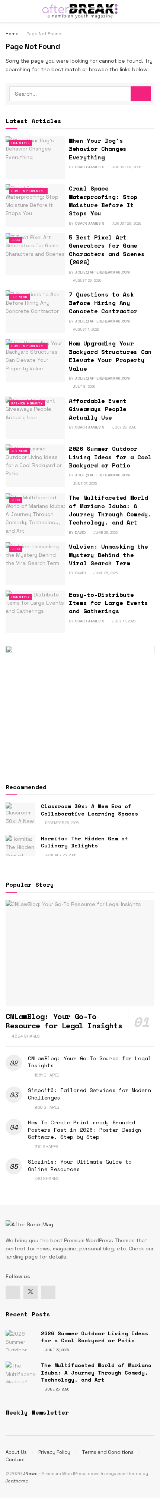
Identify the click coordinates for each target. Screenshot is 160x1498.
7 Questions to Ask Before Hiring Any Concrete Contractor (103, 302)
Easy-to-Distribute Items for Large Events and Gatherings (108, 603)
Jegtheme (17, 1481)
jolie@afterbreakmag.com (102, 272)
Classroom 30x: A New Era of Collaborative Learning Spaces (89, 809)
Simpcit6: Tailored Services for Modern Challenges (89, 1093)
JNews (30, 1473)
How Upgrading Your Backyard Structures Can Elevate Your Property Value (110, 356)
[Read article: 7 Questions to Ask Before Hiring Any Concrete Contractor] (35, 311)
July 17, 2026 (123, 621)
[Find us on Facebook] (13, 1292)
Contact (15, 1459)
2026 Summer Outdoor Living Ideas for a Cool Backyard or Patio (110, 457)
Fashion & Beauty (27, 403)
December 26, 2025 (61, 822)
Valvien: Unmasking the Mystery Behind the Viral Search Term (108, 555)
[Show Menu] (9, 11)
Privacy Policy (54, 1452)
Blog (16, 240)
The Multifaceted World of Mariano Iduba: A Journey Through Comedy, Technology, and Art (110, 510)
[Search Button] (151, 11)
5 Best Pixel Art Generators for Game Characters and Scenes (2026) (106, 250)
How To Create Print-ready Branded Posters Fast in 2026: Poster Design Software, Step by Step (84, 1129)
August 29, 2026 (126, 167)
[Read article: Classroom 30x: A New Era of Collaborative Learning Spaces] (20, 813)
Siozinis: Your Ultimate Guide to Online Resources (80, 1165)
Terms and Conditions (108, 1452)
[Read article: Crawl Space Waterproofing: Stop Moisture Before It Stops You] (35, 205)
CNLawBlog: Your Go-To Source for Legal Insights (89, 1061)
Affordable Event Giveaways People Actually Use (98, 409)
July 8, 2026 (83, 386)
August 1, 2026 (85, 329)
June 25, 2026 (105, 532)
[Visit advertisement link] (80, 707)
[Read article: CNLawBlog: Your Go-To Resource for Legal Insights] (80, 953)
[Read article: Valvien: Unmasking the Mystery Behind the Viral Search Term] (35, 563)
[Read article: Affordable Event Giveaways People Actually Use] (35, 418)
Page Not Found (43, 34)
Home (12, 34)
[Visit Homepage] (80, 11)
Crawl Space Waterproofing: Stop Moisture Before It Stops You (103, 201)
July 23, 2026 (123, 427)
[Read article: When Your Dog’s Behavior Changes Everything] (35, 157)
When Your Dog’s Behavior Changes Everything (98, 149)
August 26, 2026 (86, 280)
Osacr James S (90, 167)
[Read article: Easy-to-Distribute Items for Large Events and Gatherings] (35, 612)
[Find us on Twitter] (30, 1292)
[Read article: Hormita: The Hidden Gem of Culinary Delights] (20, 845)
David (80, 532)
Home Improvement (28, 191)
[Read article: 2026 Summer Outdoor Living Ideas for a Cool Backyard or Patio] (35, 465)
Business (20, 297)
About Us (16, 1452)
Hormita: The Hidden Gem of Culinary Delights (84, 842)
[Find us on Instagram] (48, 1292)
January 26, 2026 (60, 855)
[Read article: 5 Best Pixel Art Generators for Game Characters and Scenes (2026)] (35, 254)
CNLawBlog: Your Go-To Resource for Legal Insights (64, 1021)
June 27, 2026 (84, 483)
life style (21, 143)
